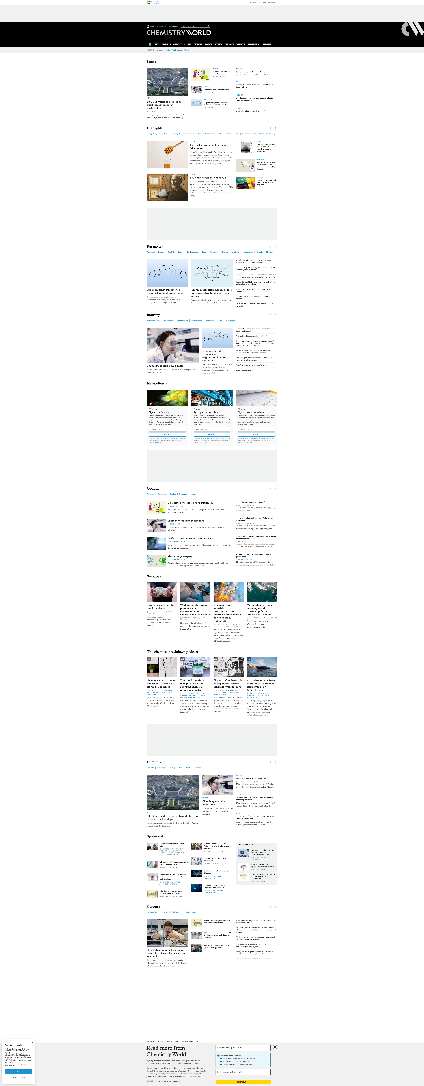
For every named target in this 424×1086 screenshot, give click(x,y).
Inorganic (213, 252)
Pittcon (220, 851)
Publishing (253, 2)
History (172, 768)
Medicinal (235, 252)
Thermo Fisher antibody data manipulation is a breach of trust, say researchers (266, 147)
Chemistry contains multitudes (216, 90)
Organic (259, 252)
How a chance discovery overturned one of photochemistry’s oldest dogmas (266, 165)
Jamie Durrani (153, 694)
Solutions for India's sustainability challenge (258, 134)
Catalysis (171, 252)
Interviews (183, 494)
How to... (165, 912)
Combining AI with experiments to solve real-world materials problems (254, 359)
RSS (197, 1042)
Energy (181, 252)
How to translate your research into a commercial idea (217, 921)
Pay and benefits (191, 912)
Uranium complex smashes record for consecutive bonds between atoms (211, 293)
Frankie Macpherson (198, 695)
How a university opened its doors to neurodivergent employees (251, 945)
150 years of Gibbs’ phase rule (208, 177)
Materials (224, 252)
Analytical (151, 252)
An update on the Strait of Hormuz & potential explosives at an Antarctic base (261, 685)
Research (208, 100)
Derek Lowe (175, 524)
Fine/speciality (196, 320)
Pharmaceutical (153, 320)
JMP (173, 896)
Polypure (176, 867)
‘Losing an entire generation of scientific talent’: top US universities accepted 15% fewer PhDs (255, 953)
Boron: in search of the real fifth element (252, 72)
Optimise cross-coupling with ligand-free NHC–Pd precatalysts (263, 876)
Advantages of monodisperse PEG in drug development (173, 863)
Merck (239, 626)
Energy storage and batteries (157, 134)
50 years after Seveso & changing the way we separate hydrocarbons (228, 683)
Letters (193, 494)
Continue (241, 1082)
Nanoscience (248, 252)
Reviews (198, 768)
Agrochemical (182, 320)
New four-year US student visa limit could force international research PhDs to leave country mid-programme (256, 930)
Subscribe (173, 26)
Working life (176, 912)
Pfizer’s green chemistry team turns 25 (251, 365)
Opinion (215, 69)
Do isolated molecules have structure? (221, 73)
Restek (220, 864)
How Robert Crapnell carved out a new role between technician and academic (167, 953)
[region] (18, 1061)
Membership (272, 2)
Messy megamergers (244, 370)
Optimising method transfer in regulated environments (216, 886)
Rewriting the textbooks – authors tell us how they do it (266, 182)
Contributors (187, 1042)
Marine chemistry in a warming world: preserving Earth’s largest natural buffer (260, 609)
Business (239, 82)
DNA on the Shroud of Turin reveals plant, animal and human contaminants (256, 537)
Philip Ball (242, 541)
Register (163, 26)
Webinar (239, 69)
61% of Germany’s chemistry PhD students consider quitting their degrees (218, 935)
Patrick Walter (245, 559)
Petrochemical (167, 320)
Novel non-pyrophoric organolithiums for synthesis (262, 865)
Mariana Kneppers (268, 693)
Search (208, 26)
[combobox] (194, 26)
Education (263, 2)
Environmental (193, 252)
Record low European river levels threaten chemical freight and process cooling (253, 351)
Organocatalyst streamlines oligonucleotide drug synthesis (216, 104)
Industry (153, 315)
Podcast (239, 95)
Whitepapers (230, 320)
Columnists (162, 494)
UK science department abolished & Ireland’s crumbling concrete (161, 683)
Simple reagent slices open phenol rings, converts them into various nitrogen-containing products (256, 276)
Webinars (154, 576)
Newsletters (160, 50)
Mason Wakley (162, 692)
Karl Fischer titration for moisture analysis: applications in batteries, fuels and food (173, 876)
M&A (220, 320)
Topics (169, 1042)
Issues (177, 1042)
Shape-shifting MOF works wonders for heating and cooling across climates (255, 283)
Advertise (160, 1042)
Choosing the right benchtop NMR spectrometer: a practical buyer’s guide (262, 852)
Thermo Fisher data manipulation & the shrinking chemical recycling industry (192, 685)
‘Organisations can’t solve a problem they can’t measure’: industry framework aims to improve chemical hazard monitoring (255, 343)
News (149, 98)
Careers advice (152, 912)
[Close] (32, 1042)
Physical (269, 252)
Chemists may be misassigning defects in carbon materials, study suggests (255, 268)
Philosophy (161, 768)
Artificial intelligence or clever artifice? (252, 111)
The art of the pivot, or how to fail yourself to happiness (218, 946)
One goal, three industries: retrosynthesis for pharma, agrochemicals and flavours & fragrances (227, 612)
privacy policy (159, 442)
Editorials (150, 494)
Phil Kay (182, 896)
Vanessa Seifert (177, 506)
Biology (161, 252)
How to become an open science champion (253, 959)
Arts (180, 768)
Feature (193, 142)
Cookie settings (18, 1077)
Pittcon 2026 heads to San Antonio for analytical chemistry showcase (217, 846)
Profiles (173, 494)
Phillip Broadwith (178, 542)
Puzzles (186, 50)
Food (204, 252)
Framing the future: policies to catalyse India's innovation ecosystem (197, 134)
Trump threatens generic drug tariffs (251, 502)
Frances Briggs (253, 695)
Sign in (149, 1081)
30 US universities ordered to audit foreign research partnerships (164, 105)
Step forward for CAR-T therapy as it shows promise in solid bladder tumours (253, 261)
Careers (153, 907)
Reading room (177, 50)
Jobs (168, 50)
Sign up (166, 434)
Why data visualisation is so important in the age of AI (170, 892)
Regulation (210, 320)
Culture (153, 762)
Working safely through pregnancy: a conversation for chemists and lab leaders (195, 609)
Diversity (150, 768)
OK (18, 1072)
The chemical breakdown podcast (172, 652)
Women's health (233, 134)
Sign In (153, 26)
